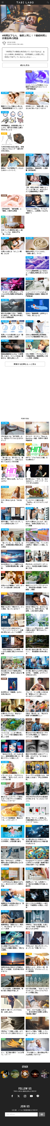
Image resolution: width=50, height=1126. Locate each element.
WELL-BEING (5, 93)
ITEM (3, 217)
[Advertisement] (25, 393)
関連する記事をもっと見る (25, 364)
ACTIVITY (4, 133)
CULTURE (29, 71)
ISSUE (28, 529)
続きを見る (25, 65)
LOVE (3, 444)
